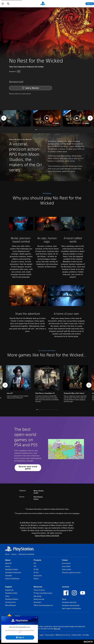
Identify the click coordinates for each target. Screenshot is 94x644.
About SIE (8, 563)
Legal (41, 635)
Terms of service (39, 590)
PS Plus (36, 572)
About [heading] (7, 560)
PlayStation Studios (11, 569)
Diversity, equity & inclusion (71, 572)
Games (14, 554)
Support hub (9, 590)
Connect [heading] (65, 587)
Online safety (66, 569)
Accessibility (66, 566)
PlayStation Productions (13, 572)
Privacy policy (49, 635)
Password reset (10, 602)
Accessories (38, 575)
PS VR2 (36, 569)
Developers (37, 602)
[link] (47, 385)
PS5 (35, 563)
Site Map (86, 635)
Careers (7, 566)
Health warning (39, 599)
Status (7, 596)
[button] (47, 118)
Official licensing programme (43, 605)
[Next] (90, 118)
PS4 (35, 566)
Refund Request (10, 605)
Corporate (8, 575)
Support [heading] (8, 587)
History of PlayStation (12, 579)
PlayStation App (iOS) (69, 602)
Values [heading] (65, 560)
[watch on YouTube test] (56, 123)
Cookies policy (76, 635)
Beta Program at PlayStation (71, 608)
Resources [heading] (38, 587)
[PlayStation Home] (43, 3)
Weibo (64, 599)
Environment (66, 563)
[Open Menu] (3, 3)
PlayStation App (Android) (70, 605)
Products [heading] (37, 560)
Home (7, 554)
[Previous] (3, 118)
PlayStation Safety (11, 593)
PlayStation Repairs (11, 599)
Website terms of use (63, 635)
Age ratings (37, 596)
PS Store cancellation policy (43, 593)
